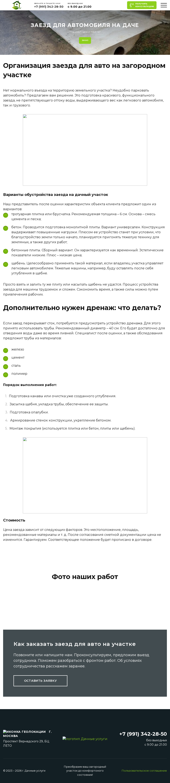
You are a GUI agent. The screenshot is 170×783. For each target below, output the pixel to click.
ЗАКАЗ (85, 40)
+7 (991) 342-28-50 (48, 7)
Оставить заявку (40, 681)
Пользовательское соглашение (144, 770)
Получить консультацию (144, 4)
